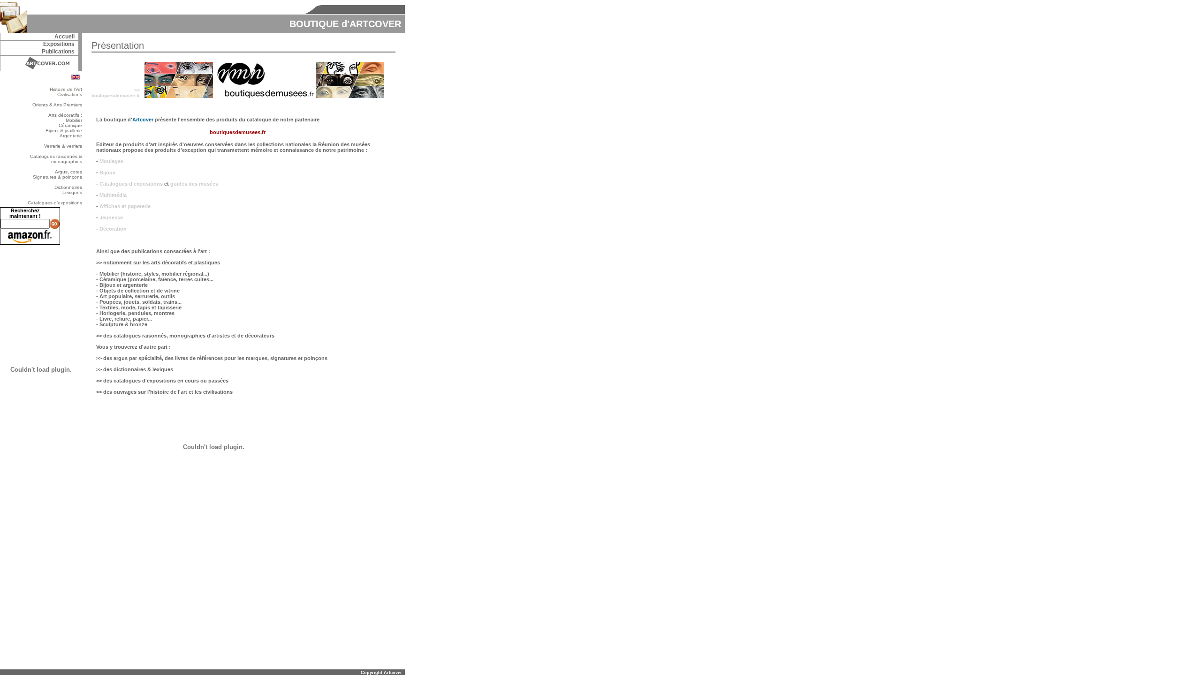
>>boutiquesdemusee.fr (115, 93)
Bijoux (107, 172)
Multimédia (113, 195)
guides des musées (194, 184)
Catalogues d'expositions (131, 184)
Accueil (64, 36)
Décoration (113, 229)
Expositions (59, 44)
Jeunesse (111, 217)
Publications (58, 51)
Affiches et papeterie (125, 206)
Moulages (111, 161)
